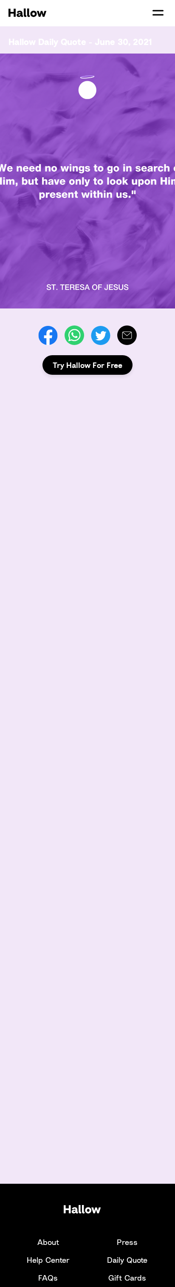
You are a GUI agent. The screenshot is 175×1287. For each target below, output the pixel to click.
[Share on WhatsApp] (74, 335)
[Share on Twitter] (100, 335)
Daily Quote (127, 1259)
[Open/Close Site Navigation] (158, 12)
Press (127, 1242)
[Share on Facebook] (48, 335)
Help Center (48, 1259)
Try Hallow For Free (87, 365)
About (48, 1242)
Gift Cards (127, 1277)
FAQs (48, 1277)
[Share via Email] (127, 335)
